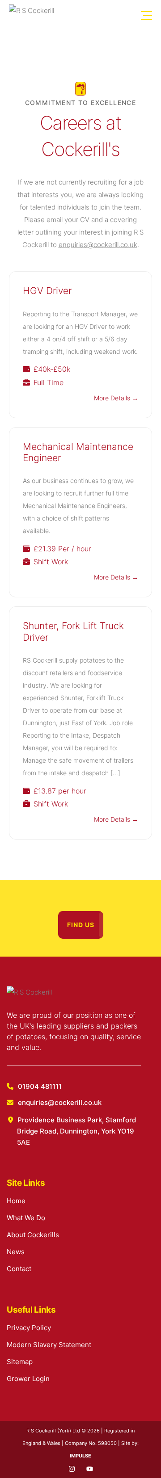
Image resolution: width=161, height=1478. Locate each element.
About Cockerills (33, 1234)
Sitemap (20, 1361)
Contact (19, 1268)
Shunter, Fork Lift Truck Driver (73, 631)
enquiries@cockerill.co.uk (98, 244)
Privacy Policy (29, 1327)
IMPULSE (80, 1455)
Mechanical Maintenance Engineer (78, 452)
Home (16, 1200)
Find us (80, 924)
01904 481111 (40, 1086)
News (16, 1251)
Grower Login (28, 1378)
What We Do (26, 1217)
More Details (113, 398)
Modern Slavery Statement (49, 1344)
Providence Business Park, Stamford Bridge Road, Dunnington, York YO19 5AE (76, 1131)
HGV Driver (47, 290)
